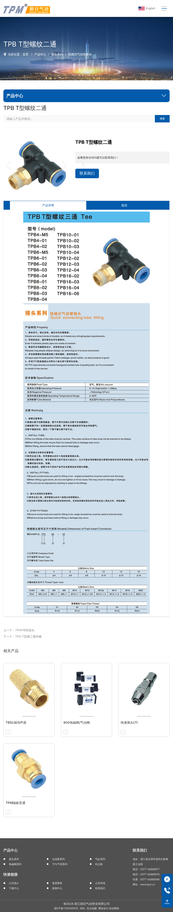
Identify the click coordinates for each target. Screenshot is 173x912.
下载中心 (14, 888)
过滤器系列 (58, 859)
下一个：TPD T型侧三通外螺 (22, 636)
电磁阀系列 (15, 864)
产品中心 (40, 54)
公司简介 (14, 883)
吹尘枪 (99, 864)
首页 (25, 54)
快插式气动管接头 (80, 54)
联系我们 (87, 173)
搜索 (162, 118)
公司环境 (100, 883)
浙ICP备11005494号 (66, 908)
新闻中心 (57, 888)
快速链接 (10, 874)
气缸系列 (100, 859)
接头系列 (57, 54)
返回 (124, 205)
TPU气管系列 (60, 864)
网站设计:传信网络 (108, 908)
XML (82, 908)
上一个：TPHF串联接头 (19, 630)
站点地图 (92, 908)
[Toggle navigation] (164, 8)
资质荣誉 (57, 883)
